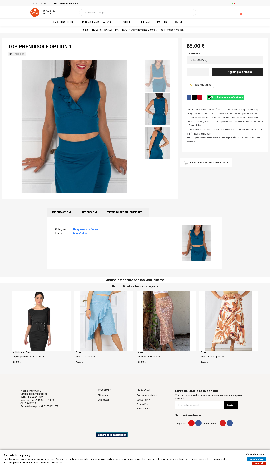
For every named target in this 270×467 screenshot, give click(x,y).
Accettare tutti (256, 459)
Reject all (259, 463)
